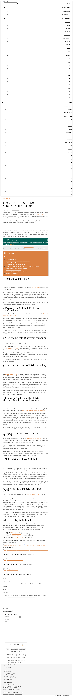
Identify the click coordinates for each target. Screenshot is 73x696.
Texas (68, 48)
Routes (68, 52)
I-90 (69, 94)
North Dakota (66, 38)
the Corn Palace (35, 287)
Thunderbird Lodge (18, 537)
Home (68, 3)
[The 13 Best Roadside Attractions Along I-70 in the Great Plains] (34, 545)
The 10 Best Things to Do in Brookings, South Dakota (19, 554)
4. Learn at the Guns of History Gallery (15, 264)
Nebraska (67, 31)
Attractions (66, 7)
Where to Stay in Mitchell (12, 273)
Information (9, 676)
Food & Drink (66, 11)
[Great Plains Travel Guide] (10, 2)
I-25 (69, 65)
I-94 (69, 97)
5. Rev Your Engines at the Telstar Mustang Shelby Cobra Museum (22, 266)
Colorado (67, 22)
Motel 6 (12, 532)
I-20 (69, 62)
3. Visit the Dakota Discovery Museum (15, 263)
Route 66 (68, 55)
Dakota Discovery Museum (12, 348)
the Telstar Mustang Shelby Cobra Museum (33, 410)
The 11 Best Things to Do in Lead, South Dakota (17, 574)
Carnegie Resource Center (34, 494)
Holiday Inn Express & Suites (16, 536)
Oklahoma (67, 41)
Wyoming (18, 694)
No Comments (15, 210)
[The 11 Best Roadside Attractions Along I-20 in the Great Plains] (13, 545)
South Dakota (66, 44)
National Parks (66, 14)
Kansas (68, 25)
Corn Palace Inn (16, 534)
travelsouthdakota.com (29, 247)
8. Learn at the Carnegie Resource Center (16, 271)
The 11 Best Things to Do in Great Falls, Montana (17, 564)
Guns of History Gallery (11, 374)
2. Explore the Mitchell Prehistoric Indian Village (18, 261)
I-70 (69, 84)
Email (5, 589)
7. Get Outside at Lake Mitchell (13, 270)
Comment (5, 608)
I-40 (69, 78)
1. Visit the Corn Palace (11, 259)
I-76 (69, 88)
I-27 (69, 68)
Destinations (66, 18)
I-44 (69, 81)
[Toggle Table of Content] (4, 256)
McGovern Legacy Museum (34, 438)
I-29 (69, 71)
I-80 (69, 91)
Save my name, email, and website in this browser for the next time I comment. (25, 595)
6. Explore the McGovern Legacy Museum (16, 268)
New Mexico (67, 35)
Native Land (11, 244)
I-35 (69, 75)
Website (5, 592)
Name (5, 586)
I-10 (69, 58)
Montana (68, 28)
